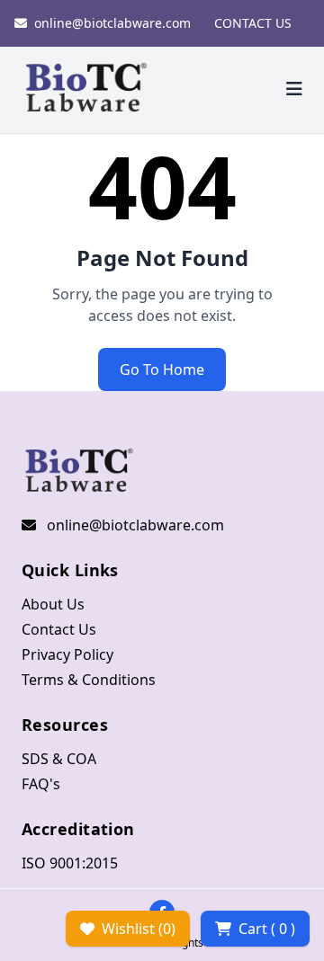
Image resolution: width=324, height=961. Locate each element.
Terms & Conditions (89, 680)
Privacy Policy (67, 654)
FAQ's (41, 784)
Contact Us (59, 629)
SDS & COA (59, 759)
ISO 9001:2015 (70, 863)
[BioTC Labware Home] (86, 90)
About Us (53, 604)
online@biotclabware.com (112, 22)
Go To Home (162, 369)
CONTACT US (253, 22)
